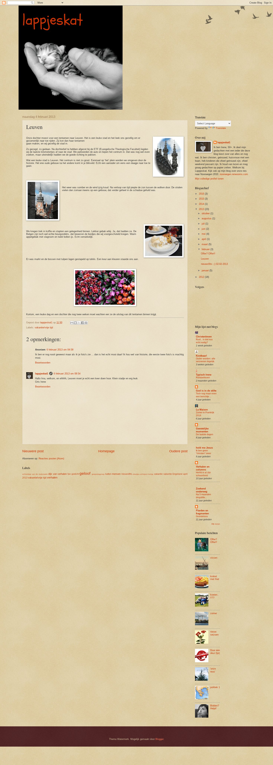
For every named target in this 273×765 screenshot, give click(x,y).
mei (204, 233)
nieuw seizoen (214, 633)
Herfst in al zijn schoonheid (203, 474)
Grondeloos (202, 516)
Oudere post (178, 451)
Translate (221, 128)
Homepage (106, 451)
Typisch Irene (203, 374)
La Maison (202, 409)
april (204, 239)
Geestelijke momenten (202, 430)
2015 (202, 198)
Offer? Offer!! (208, 253)
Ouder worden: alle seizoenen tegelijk (205, 360)
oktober (206, 213)
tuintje (150, 474)
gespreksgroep (98, 474)
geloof (84, 473)
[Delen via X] (79, 323)
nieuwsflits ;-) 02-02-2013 (214, 264)
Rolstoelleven (203, 377)
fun (69, 474)
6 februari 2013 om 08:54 (67, 373)
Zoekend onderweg (201, 490)
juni (204, 228)
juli (203, 223)
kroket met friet (214, 577)
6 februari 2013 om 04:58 (60, 349)
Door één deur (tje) (215, 651)
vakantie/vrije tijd (44, 327)
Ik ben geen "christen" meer (203, 452)
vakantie (158, 474)
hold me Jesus (204, 447)
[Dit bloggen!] (75, 323)
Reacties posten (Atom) (51, 458)
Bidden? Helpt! (214, 707)
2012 (202, 277)
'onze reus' (213, 670)
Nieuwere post (33, 451)
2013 (202, 209)
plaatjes (136, 474)
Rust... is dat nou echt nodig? (204, 341)
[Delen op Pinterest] (86, 323)
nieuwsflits (126, 474)
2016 (202, 193)
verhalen (52, 477)
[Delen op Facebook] (82, 323)
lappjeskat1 (41, 373)
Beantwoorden (42, 362)
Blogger (159, 739)
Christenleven (204, 336)
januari (205, 270)
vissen (213, 557)
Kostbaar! (201, 355)
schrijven (144, 474)
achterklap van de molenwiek (35, 474)
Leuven (205, 258)
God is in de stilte (206, 390)
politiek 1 (215, 687)
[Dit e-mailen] (72, 323)
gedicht (75, 474)
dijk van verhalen (57, 474)
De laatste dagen (204, 434)
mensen (116, 474)
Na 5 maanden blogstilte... (203, 496)
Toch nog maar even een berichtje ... (206, 395)
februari (206, 249)
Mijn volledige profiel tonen (209, 178)
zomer (213, 613)
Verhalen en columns (202, 468)
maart (205, 244)
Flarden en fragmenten (202, 512)
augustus (207, 218)
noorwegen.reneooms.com (234, 174)
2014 (202, 204)
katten (108, 474)
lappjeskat (52, 20)
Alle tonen (215, 524)
